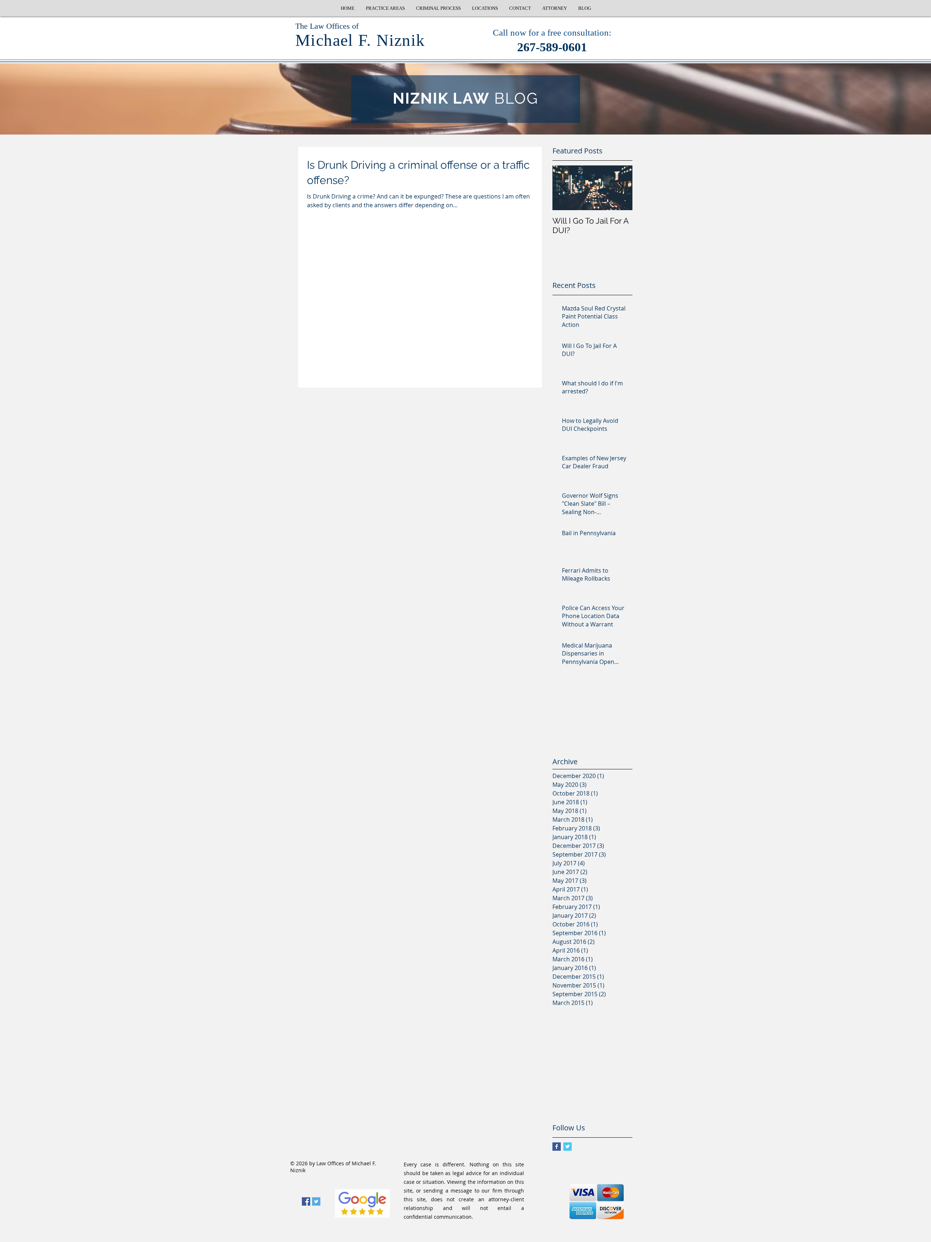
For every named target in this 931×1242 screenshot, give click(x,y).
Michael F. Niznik (360, 40)
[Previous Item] (564, 187)
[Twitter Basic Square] (567, 1146)
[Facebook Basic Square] (556, 1146)
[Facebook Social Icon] (306, 1201)
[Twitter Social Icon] (316, 1201)
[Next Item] (621, 187)
